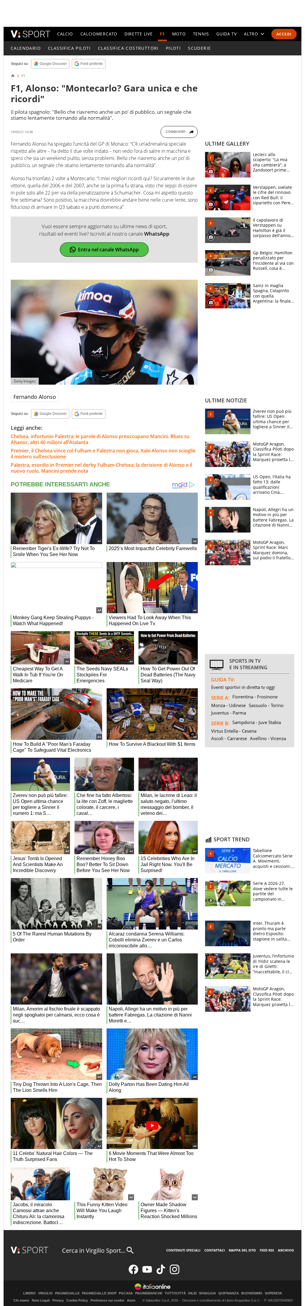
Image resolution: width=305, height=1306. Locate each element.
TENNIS (201, 34)
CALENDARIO (26, 48)
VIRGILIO (45, 1293)
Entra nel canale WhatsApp (108, 249)
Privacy (58, 1300)
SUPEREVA (273, 1293)
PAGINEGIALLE (67, 1293)
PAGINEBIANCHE (148, 1293)
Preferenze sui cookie (107, 1300)
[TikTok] (161, 1272)
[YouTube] (147, 1272)
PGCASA (126, 1293)
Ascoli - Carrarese (229, 738)
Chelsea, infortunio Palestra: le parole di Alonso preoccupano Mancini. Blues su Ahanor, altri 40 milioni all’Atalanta (100, 439)
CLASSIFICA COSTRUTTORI (128, 48)
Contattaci (214, 1250)
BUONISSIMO (251, 1293)
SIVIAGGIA (207, 1293)
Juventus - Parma (228, 713)
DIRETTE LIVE (138, 34)
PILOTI (173, 48)
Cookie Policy (77, 1300)
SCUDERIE (199, 48)
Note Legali (41, 1300)
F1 (162, 34)
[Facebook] (133, 1272)
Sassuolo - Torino (266, 705)
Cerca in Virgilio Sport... (93, 1250)
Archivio (286, 1250)
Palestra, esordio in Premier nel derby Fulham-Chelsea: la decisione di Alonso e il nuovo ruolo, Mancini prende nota (101, 468)
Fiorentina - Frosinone (255, 697)
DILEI (192, 1293)
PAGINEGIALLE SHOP (99, 1293)
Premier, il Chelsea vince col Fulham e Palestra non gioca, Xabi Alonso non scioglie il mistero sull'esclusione (103, 453)
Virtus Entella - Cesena (233, 731)
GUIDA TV (226, 34)
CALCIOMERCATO (98, 34)
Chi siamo (21, 1300)
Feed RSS (267, 1250)
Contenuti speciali (183, 1250)
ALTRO (251, 34)
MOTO (179, 34)
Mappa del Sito (242, 1250)
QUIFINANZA (228, 1293)
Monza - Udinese (228, 705)
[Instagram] (174, 1272)
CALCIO (65, 34)
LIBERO (29, 1293)
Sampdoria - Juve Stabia (256, 722)
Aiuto (131, 1300)
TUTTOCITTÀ (175, 1293)
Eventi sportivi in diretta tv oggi (243, 687)
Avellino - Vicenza (268, 738)
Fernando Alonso (34, 396)
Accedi (284, 34)
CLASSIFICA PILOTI (69, 48)
